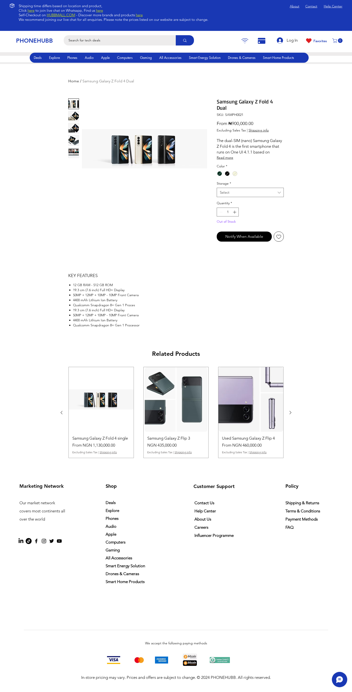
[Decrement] (220, 212)
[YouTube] (59, 541)
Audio (111, 526)
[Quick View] (101, 399)
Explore (112, 510)
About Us (202, 519)
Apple (111, 534)
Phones (112, 518)
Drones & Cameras (122, 573)
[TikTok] (29, 541)
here (31, 10)
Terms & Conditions (302, 511)
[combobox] (250, 192)
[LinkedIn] (21, 541)
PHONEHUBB (34, 40)
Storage (224, 183)
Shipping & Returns (302, 502)
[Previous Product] (61, 412)
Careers (201, 527)
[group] (176, 413)
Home (73, 81)
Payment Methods (302, 519)
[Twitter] (52, 541)
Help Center (205, 511)
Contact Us (204, 502)
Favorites (320, 41)
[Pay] (244, 41)
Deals (111, 502)
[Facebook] (36, 541)
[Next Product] (290, 412)
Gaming (113, 550)
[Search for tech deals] (185, 40)
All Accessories (119, 558)
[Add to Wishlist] (279, 237)
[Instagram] (44, 541)
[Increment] (235, 212)
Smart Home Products (125, 581)
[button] (338, 40)
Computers (115, 542)
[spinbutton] (227, 212)
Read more (225, 157)
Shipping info (259, 130)
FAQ (289, 527)
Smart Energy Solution (125, 565)
